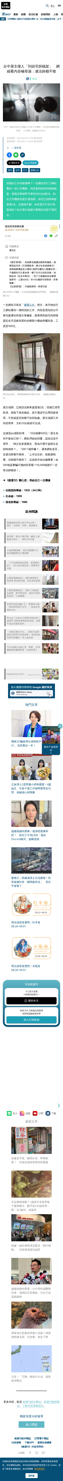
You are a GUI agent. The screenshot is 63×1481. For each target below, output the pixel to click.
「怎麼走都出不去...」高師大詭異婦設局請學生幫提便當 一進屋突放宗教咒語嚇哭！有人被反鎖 (23, 634)
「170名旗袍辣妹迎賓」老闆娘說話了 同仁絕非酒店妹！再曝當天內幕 (23, 565)
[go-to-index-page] (28, 78)
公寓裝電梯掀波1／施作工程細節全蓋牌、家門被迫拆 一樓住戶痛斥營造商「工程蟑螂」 (23, 593)
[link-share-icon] (22, 155)
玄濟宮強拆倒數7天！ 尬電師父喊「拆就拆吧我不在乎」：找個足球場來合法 (23, 607)
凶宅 (10, 170)
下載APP (29, 1442)
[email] (43, 1452)
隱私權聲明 (39, 1468)
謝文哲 (17, 147)
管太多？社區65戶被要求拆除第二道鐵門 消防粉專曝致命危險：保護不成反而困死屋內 (23, 621)
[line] (21, 1452)
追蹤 (28, 1113)
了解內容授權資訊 (32, 1405)
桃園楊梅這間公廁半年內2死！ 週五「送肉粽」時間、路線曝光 (23, 524)
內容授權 (16, 1442)
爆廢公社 (35, 170)
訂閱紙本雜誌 (6, 5)
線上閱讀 (31, 1424)
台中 (18, 170)
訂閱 (41, 1113)
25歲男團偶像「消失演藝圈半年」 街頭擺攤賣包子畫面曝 (23, 552)
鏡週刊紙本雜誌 (32, 1401)
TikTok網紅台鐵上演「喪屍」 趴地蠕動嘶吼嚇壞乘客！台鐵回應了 (23, 648)
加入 (15, 1113)
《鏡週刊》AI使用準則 (31, 1446)
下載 (53, 1113)
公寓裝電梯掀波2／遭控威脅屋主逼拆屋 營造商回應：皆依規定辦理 (23, 579)
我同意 (31, 1475)
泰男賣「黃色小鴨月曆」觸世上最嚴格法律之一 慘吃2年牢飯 (23, 538)
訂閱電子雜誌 (42, 1438)
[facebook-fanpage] (30, 1452)
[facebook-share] (9, 155)
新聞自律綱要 (45, 1442)
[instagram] (36, 1452)
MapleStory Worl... (16, 674)
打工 (25, 170)
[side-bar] (59, 6)
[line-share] (15, 155)
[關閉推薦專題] (60, 726)
